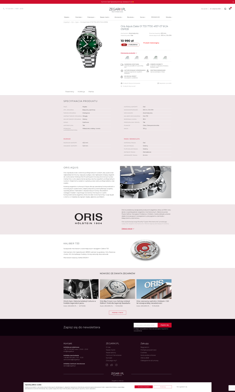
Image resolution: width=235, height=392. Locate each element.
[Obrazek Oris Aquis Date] (89, 47)
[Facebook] (111, 365)
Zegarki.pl (66, 22)
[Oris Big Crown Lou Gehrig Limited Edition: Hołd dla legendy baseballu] (117, 289)
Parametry (69, 92)
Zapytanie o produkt (165, 83)
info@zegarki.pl (69, 351)
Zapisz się (165, 325)
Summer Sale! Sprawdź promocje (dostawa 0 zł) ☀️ (117, 2)
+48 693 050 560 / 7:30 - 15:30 (73, 357)
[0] (230, 9)
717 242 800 (9, 8)
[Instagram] (107, 365)
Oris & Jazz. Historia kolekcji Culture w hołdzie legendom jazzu (80, 302)
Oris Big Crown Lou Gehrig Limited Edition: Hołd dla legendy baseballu (115, 302)
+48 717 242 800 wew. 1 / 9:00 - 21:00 (76, 349)
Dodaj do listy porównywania (131, 83)
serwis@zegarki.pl (70, 366)
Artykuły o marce (117, 312)
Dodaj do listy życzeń (129, 86)
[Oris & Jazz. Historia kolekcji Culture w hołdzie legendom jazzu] (81, 289)
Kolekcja (81, 92)
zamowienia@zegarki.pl (72, 359)
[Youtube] (116, 365)
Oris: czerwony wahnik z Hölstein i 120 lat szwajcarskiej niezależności (153, 302)
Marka (91, 92)
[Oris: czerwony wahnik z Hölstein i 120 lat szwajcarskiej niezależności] (154, 289)
